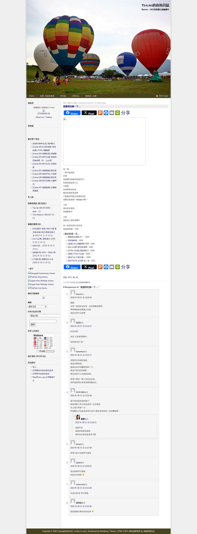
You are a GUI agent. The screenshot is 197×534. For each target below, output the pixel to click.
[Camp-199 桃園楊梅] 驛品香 (45, 177)
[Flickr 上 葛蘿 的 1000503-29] (44, 113)
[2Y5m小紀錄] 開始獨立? (78, 250)
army (85, 531)
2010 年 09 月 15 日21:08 (81, 488)
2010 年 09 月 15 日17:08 (81, 448)
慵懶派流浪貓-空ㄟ (76, 237)
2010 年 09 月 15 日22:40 (81, 506)
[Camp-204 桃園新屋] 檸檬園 (45, 154)
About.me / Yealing (44, 117)
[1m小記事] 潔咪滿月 (41, 239)
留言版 (63, 96)
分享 (125, 112)
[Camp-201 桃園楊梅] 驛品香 (45, 170)
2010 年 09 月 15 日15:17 (81, 355)
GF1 (70, 277)
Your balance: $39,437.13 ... (44, 215)
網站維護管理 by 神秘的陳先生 (142, 531)
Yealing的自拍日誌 (155, 5)
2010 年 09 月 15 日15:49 (81, 395)
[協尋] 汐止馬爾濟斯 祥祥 (78, 244)
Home (31, 96)
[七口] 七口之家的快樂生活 (80, 282)
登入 (34, 367)
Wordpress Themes (108, 531)
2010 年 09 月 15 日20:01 (81, 466)
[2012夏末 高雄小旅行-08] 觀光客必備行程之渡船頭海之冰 (45, 232)
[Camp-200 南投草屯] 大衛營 (45, 174)
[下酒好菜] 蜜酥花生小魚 (43, 259)
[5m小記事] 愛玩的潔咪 (77, 247)
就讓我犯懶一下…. (72, 106)
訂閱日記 (75, 96)
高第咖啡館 (72, 240)
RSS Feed (163, 96)
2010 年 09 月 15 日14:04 (81, 297)
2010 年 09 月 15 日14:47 (81, 326)
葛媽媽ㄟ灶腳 (90, 96)
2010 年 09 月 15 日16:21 (85, 422)
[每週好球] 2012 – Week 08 (44, 252)
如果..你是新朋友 (47, 96)
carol (78, 463)
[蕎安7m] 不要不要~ (76, 257)
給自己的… (37, 246)
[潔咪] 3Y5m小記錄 (76, 254)
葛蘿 (83, 419)
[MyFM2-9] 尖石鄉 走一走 (78, 261)
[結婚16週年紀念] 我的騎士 (44, 143)
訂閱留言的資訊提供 (41, 374)
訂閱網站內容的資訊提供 (43, 370)
